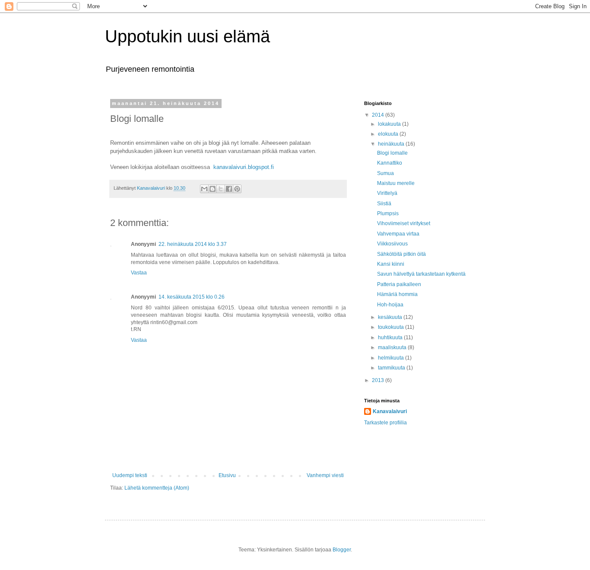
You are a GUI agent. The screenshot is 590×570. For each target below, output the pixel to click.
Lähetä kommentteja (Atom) (156, 488)
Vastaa (139, 273)
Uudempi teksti (129, 475)
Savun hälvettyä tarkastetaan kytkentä (421, 274)
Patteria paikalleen (399, 284)
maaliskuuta (393, 347)
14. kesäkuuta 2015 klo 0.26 (192, 297)
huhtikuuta (391, 337)
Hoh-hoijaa (390, 305)
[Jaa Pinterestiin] (237, 189)
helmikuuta (391, 358)
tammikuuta (392, 368)
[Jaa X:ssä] (220, 189)
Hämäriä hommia (397, 294)
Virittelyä (387, 193)
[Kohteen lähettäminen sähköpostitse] (204, 189)
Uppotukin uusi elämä (187, 36)
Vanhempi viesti (325, 475)
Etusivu (227, 475)
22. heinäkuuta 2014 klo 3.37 (193, 244)
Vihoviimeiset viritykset (403, 223)
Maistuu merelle (396, 183)
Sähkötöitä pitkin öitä (401, 254)
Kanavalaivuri (390, 411)
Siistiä (384, 204)
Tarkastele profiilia (385, 423)
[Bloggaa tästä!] (212, 189)
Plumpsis (388, 213)
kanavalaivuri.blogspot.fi (243, 167)
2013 (378, 380)
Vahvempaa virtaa (398, 234)
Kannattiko (389, 163)
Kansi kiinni (390, 264)
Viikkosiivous (392, 244)
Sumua (385, 173)
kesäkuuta (390, 317)
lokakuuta (390, 124)
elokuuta (389, 134)
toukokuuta (391, 327)
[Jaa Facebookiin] (229, 189)
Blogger (342, 550)
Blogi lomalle (392, 153)
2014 (378, 115)
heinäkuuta (392, 144)
